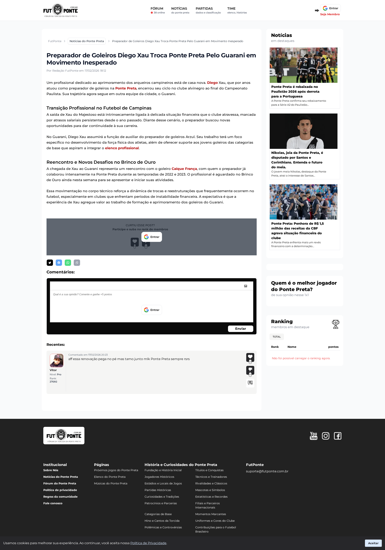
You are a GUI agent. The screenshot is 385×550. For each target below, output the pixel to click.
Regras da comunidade (60, 496)
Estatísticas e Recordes (211, 496)
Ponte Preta (125, 88)
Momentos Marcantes (210, 514)
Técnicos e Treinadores (211, 477)
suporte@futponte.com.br (267, 471)
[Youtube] (314, 436)
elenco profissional (122, 148)
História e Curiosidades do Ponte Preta (181, 465)
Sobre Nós (50, 470)
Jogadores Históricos (159, 477)
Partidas (208, 10)
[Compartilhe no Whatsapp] (68, 262)
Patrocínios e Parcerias (161, 503)
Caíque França (184, 169)
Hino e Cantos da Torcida (162, 521)
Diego (212, 83)
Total (277, 336)
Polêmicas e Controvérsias (163, 527)
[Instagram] (326, 436)
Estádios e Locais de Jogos (163, 483)
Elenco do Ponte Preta (110, 477)
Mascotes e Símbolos (210, 490)
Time (237, 10)
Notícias (180, 10)
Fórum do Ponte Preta (59, 483)
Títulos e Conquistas (209, 470)
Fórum (158, 10)
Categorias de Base (158, 514)
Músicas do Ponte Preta (110, 483)
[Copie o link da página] (77, 262)
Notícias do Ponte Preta (60, 477)
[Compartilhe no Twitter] (50, 262)
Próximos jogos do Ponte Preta (116, 470)
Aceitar (373, 543)
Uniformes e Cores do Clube (215, 521)
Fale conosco (52, 503)
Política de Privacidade (148, 543)
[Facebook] (338, 436)
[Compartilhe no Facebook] (59, 262)
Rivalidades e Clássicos (211, 483)
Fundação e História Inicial (163, 470)
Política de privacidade (60, 490)
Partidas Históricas (158, 490)
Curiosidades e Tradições (162, 496)
